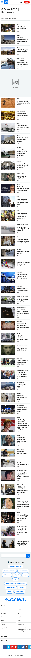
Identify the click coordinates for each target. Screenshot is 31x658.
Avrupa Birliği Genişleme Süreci (15, 583)
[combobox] (15, 556)
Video (3, 624)
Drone (9, 591)
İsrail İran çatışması (15, 566)
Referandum (23, 570)
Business (3, 613)
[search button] (28, 556)
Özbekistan (19, 591)
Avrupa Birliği (11, 587)
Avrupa (3, 609)
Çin (15, 579)
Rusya (25, 575)
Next (2, 617)
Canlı (26, 2)
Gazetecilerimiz (5, 628)
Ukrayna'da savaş (9, 570)
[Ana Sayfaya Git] (6, 2)
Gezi (2, 620)
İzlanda (22, 587)
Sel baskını (7, 575)
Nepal (17, 575)
